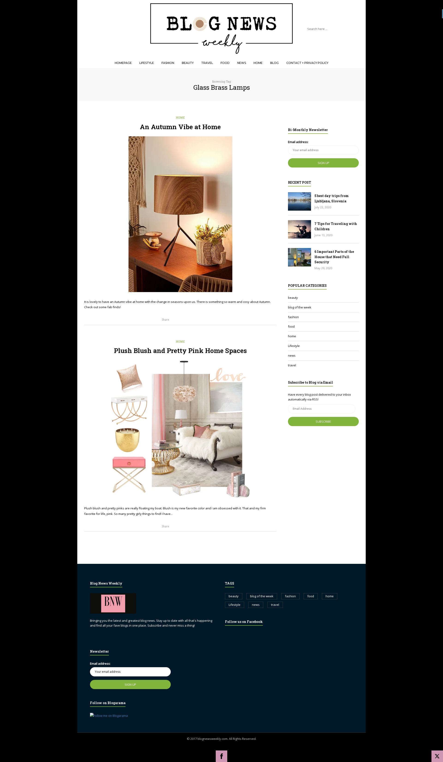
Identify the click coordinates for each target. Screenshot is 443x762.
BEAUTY (188, 63)
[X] (437, 756)
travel (292, 365)
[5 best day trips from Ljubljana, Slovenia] (299, 201)
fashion (293, 317)
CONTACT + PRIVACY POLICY (307, 63)
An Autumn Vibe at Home (180, 127)
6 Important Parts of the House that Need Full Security (334, 256)
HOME (258, 63)
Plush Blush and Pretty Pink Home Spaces (180, 350)
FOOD (225, 63)
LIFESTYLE (146, 63)
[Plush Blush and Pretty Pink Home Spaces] (180, 429)
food (291, 326)
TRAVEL (207, 63)
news (292, 355)
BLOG (274, 63)
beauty (293, 298)
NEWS (241, 63)
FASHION (168, 63)
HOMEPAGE (123, 63)
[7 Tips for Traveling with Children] (299, 229)
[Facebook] (221, 756)
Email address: (298, 142)
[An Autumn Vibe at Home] (180, 214)
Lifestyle (294, 346)
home (180, 117)
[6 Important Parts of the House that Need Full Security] (299, 257)
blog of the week (299, 307)
